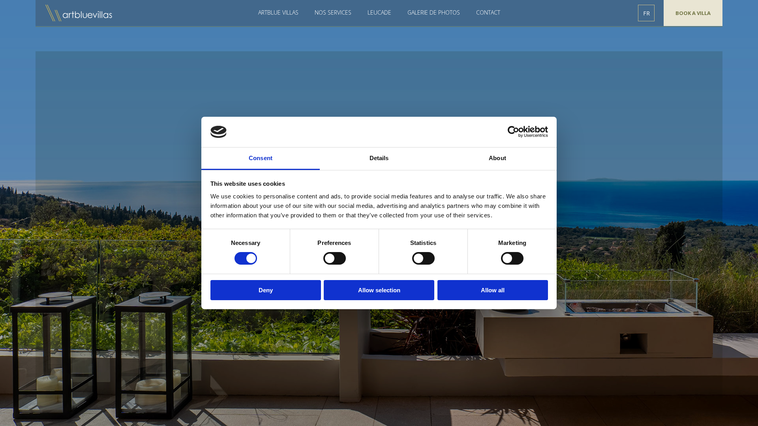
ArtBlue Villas (79, 13)
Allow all (493, 290)
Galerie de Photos (433, 12)
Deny (266, 290)
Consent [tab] (260, 158)
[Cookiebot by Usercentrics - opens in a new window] (513, 132)
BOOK (693, 13)
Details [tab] (379, 158)
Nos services (333, 12)
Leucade (379, 12)
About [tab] (497, 158)
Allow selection (379, 290)
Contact (488, 12)
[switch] (334, 258)
